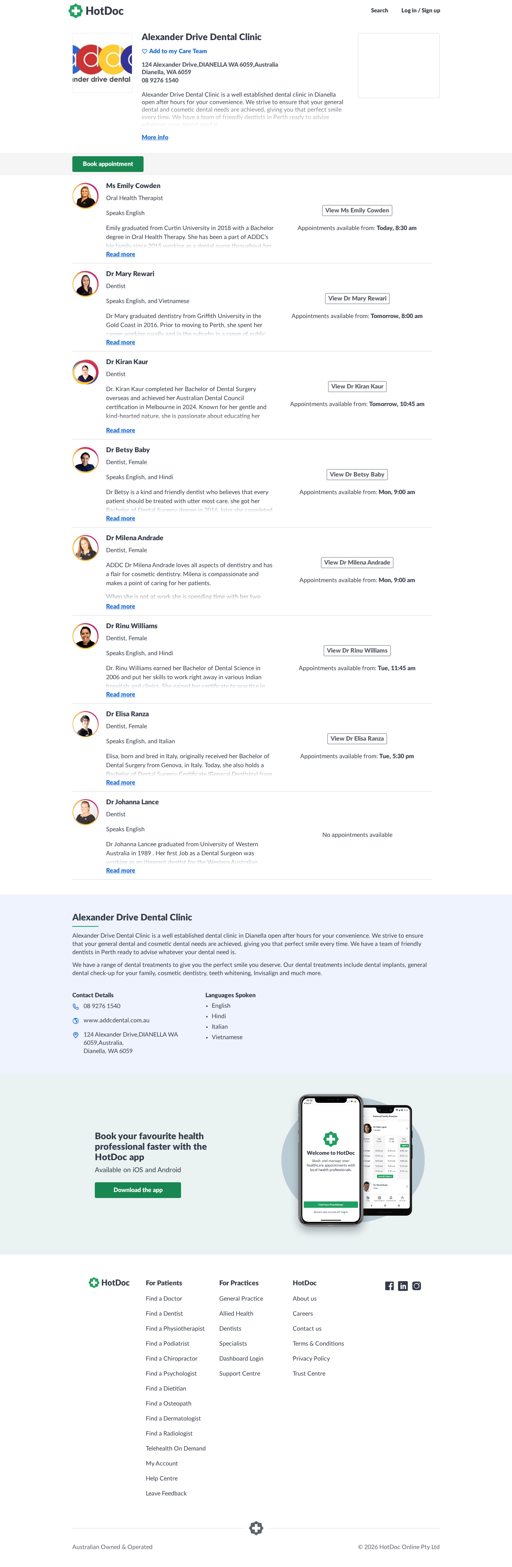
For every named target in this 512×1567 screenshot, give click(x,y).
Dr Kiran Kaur (127, 362)
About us (305, 1299)
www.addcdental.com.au (117, 1020)
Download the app (138, 1190)
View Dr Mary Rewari (357, 299)
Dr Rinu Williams (131, 626)
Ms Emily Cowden (133, 186)
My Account (162, 1464)
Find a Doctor (164, 1299)
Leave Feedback (166, 1494)
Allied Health (236, 1314)
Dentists (230, 1329)
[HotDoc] (96, 11)
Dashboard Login (241, 1359)
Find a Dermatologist (173, 1419)
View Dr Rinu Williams (357, 651)
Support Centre (239, 1374)
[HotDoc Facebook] (389, 1286)
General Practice (241, 1299)
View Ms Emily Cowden (357, 211)
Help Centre (162, 1479)
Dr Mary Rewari (130, 274)
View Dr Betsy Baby (357, 475)
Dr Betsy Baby (128, 450)
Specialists (233, 1344)
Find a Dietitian (166, 1389)
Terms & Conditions (318, 1344)
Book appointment (108, 164)
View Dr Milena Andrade (357, 563)
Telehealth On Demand (176, 1449)
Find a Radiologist (169, 1434)
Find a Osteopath (169, 1404)
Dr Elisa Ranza (127, 714)
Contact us (307, 1329)
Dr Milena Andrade (134, 538)
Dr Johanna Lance (132, 802)
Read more (120, 254)
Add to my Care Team (178, 51)
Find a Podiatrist (167, 1344)
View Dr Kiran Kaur (357, 387)
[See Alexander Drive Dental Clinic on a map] (398, 65)
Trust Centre (309, 1374)
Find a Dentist (164, 1314)
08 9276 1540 (102, 1006)
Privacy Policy (311, 1359)
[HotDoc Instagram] (416, 1286)
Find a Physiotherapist (175, 1329)
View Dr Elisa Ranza (357, 739)
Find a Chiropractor (172, 1359)
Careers (303, 1314)
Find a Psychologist (171, 1374)
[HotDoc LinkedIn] (403, 1286)
